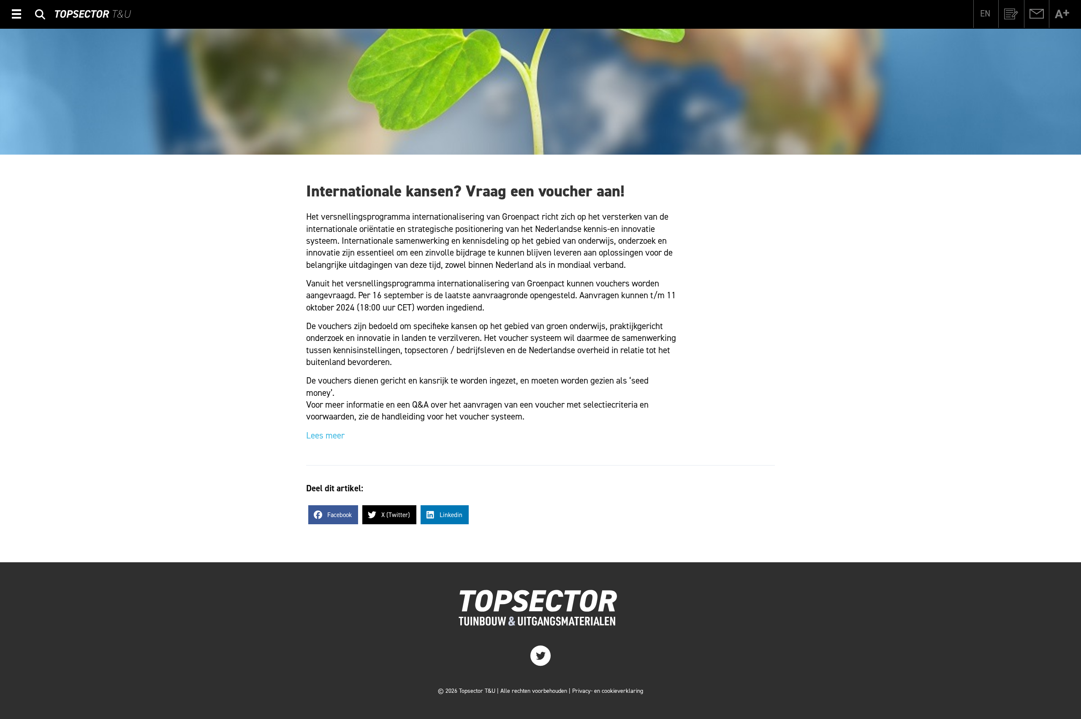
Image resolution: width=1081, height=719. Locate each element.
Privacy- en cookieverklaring (607, 691)
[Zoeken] (40, 15)
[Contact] (1036, 13)
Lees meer (325, 435)
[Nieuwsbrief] (1011, 13)
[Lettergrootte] (1062, 13)
